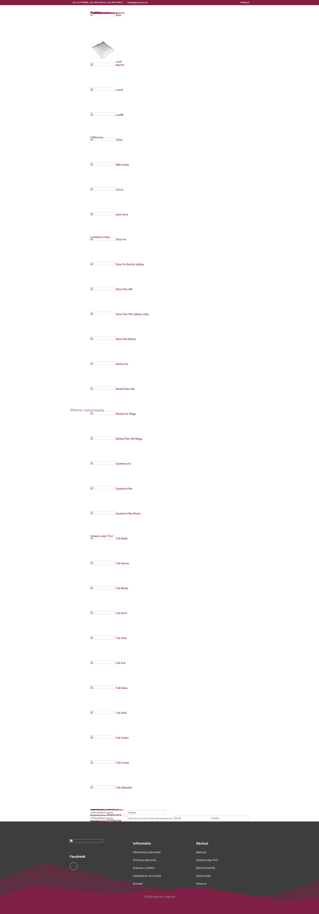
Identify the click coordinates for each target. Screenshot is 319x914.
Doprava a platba (144, 868)
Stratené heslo (99, 821)
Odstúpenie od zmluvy (147, 876)
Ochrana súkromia (144, 860)
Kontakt (138, 883)
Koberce (201, 883)
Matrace (201, 852)
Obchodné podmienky (147, 852)
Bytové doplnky (205, 868)
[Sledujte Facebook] (73, 866)
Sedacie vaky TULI (207, 860)
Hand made (203, 876)
